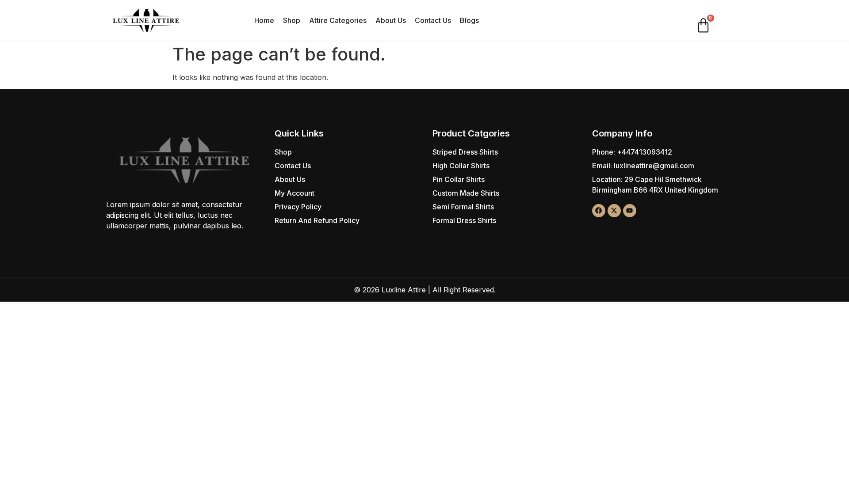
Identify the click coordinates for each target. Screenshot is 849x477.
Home (264, 20)
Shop (291, 20)
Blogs (469, 20)
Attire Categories (338, 20)
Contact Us (433, 20)
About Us (390, 20)
